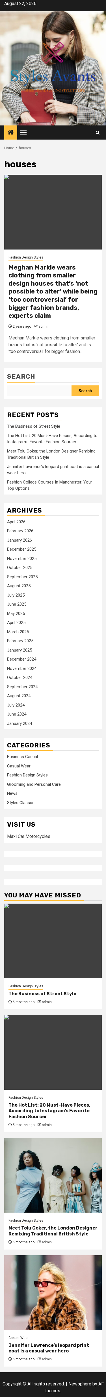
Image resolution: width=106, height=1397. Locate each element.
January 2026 (19, 540)
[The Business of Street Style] (53, 941)
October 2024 (19, 677)
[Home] (11, 133)
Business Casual (22, 756)
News (12, 793)
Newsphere (79, 1384)
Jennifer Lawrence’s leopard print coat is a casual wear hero (48, 1348)
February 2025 (20, 640)
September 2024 (22, 686)
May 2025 (16, 613)
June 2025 (16, 604)
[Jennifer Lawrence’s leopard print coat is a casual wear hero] (53, 1292)
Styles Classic (20, 802)
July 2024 (16, 705)
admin (43, 326)
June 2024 (16, 714)
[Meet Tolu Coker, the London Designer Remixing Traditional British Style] (53, 1175)
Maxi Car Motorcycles (28, 836)
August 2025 (19, 585)
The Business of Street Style (33, 426)
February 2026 (20, 530)
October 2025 (19, 567)
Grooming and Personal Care (34, 784)
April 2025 (16, 622)
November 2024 (21, 668)
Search (21, 376)
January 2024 (19, 723)
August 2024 (19, 695)
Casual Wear (19, 766)
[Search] (97, 132)
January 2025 (19, 650)
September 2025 (22, 576)
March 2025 (18, 631)
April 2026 (16, 521)
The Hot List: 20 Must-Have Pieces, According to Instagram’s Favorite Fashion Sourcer (49, 1111)
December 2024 (21, 659)
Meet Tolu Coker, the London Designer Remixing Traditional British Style (53, 1231)
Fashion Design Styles (25, 257)
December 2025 (21, 549)
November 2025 (21, 558)
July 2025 (16, 595)
